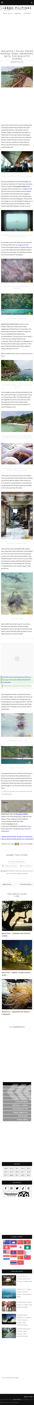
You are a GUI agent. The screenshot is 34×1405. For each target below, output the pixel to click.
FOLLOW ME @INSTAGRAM (9, 1378)
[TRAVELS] (18, 871)
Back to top (28, 1396)
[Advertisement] (17, 33)
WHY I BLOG (7, 13)
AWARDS (18, 13)
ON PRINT (27, 13)
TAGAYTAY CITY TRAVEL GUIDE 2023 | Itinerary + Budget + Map (24, 1279)
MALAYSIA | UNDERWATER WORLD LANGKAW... (16, 1013)
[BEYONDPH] (10, 871)
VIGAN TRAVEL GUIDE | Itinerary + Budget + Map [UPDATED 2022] (24, 1304)
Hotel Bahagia (23, 181)
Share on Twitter (11, 866)
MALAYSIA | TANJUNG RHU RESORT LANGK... (16, 934)
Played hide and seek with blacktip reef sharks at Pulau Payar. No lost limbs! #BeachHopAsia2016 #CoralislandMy (16, 679)
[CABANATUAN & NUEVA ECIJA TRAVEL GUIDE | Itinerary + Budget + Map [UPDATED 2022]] (9, 1324)
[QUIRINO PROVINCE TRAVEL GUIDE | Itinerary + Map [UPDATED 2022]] (9, 1337)
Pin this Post (27, 866)
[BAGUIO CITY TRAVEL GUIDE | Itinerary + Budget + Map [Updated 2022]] (9, 1298)
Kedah (14, 873)
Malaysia (25, 873)
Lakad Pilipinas (17, 1399)
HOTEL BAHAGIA (8, 794)
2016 (23, 871)
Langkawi (19, 873)
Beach (27, 871)
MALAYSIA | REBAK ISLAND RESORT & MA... (16, 974)
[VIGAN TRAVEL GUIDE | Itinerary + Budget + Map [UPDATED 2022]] (9, 1311)
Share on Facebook (17, 861)
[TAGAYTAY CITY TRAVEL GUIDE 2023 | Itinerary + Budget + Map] (9, 1285)
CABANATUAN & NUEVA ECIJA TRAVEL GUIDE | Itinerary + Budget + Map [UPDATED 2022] (24, 1320)
